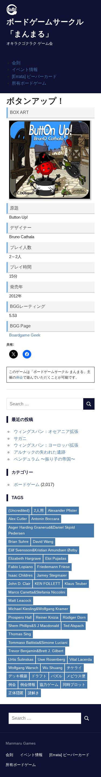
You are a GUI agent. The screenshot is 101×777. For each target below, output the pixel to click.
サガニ (20, 438)
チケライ (74, 668)
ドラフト (39, 676)
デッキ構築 (17, 676)
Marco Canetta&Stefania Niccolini (36, 592)
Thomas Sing (19, 634)
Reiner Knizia (47, 617)
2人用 (39, 510)
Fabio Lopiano (20, 567)
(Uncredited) (19, 510)
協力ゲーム (49, 684)
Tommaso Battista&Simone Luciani (37, 642)
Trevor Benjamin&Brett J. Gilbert (35, 651)
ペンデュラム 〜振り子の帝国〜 (44, 459)
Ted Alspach (73, 625)
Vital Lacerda (80, 659)
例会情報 (27, 684)
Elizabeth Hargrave (24, 558)
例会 (19, 377)
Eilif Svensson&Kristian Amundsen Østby (42, 550)
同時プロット (74, 684)
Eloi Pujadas (55, 558)
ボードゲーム (27, 484)
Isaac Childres (20, 575)
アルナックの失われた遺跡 (39, 452)
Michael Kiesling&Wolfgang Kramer (38, 609)
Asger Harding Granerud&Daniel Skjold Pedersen (41, 530)
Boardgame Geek (24, 335)
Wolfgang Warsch (23, 668)
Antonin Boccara (45, 519)
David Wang (43, 541)
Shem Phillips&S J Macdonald (33, 625)
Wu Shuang (52, 668)
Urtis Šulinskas (20, 659)
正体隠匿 (15, 693)
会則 (16, 63)
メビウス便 (76, 676)
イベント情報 (25, 69)
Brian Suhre (18, 541)
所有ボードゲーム (29, 83)
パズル (56, 676)
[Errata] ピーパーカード (34, 76)
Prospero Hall (20, 617)
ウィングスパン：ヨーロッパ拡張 (46, 445)
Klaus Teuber (76, 583)
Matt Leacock (19, 600)
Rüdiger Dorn (74, 617)
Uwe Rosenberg (51, 659)
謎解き (33, 693)
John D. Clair (19, 583)
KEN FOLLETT (47, 583)
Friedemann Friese (53, 567)
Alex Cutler (17, 519)
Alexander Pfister (62, 510)
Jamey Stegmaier (52, 575)
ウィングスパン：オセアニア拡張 (46, 431)
